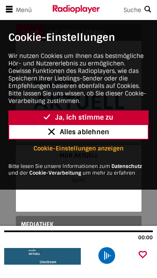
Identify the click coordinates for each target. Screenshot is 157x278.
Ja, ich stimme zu (84, 117)
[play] (106, 255)
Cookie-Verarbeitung (55, 173)
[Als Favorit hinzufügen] (142, 255)
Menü (24, 10)
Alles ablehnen (84, 132)
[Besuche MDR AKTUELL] (49, 256)
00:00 (145, 237)
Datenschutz (126, 166)
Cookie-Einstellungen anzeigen (78, 148)
